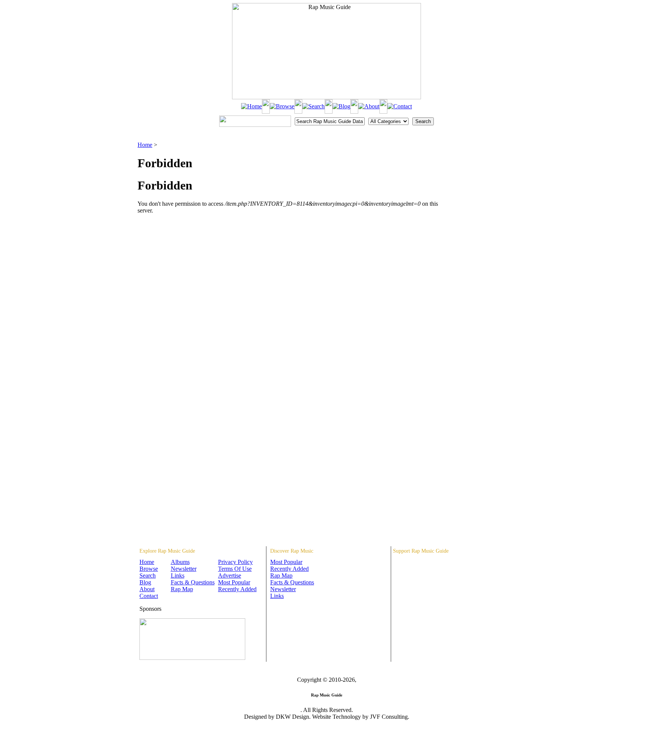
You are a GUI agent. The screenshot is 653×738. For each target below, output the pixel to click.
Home (145, 145)
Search (147, 575)
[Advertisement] (476, 179)
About (147, 589)
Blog (145, 582)
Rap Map (182, 589)
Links (177, 575)
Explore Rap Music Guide (167, 551)
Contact (148, 596)
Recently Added (237, 589)
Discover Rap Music (291, 551)
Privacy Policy (235, 562)
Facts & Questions (193, 582)
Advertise (229, 575)
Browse (148, 568)
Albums (180, 562)
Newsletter (184, 568)
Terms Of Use (235, 568)
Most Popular (234, 582)
